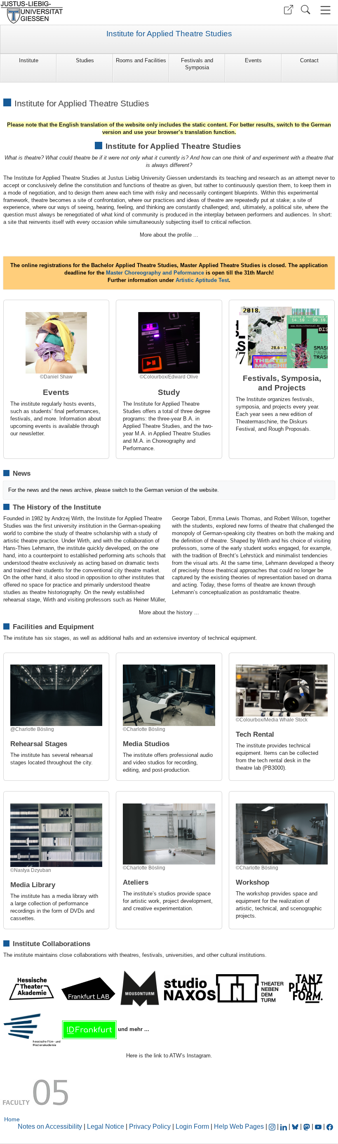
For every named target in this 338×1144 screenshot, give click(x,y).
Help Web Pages (239, 1126)
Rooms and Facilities (141, 60)
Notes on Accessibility (51, 1126)
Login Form (192, 1126)
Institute (28, 60)
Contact (309, 60)
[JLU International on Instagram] (273, 1126)
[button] (288, 10)
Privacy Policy (150, 1126)
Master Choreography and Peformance (154, 273)
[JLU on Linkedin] (284, 1126)
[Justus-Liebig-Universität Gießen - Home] (83, 12)
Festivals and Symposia (197, 63)
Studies (85, 60)
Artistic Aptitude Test (202, 280)
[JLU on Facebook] (329, 1126)
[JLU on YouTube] (319, 1126)
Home (12, 1119)
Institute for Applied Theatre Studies (169, 34)
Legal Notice (105, 1126)
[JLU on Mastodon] (307, 1126)
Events (253, 60)
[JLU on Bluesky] (296, 1126)
